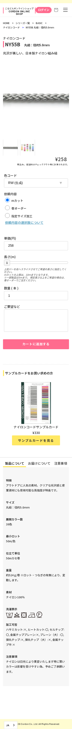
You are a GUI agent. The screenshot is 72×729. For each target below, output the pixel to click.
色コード (10, 175)
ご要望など (12, 306)
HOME (6, 23)
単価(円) (10, 238)
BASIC (39, 23)
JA (7, 725)
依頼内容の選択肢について (24, 222)
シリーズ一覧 (23, 23)
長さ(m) (10, 256)
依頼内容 (10, 193)
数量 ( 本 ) (11, 288)
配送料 (29, 164)
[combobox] (10, 725)
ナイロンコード (11, 27)
